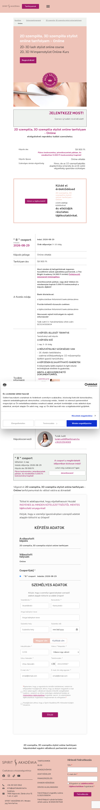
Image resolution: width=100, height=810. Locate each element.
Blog (39, 765)
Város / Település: (59, 646)
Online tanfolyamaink (33, 20)
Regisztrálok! (28, 60)
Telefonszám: (57, 658)
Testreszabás (48, 423)
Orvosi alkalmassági (47, 787)
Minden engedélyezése (81, 423)
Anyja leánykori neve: (29, 612)
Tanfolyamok (43, 761)
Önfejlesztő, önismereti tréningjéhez (58, 275)
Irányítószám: (26, 646)
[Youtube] (18, 776)
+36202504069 (63, 442)
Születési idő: (56, 624)
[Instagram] (8, 776)
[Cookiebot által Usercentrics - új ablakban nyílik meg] (86, 385)
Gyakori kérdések (45, 783)
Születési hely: (26, 624)
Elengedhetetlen (18, 423)
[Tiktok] (13, 776)
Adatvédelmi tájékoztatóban (34, 695)
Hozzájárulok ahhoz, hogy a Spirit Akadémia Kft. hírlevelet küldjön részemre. (48, 704)
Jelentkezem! (67, 473)
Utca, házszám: (27, 658)
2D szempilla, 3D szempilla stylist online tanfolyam (64, 20)
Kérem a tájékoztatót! (36, 201)
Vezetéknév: (26, 600)
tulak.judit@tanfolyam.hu (67, 439)
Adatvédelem (44, 774)
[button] (48, 6)
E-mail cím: (25, 670)
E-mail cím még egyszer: (61, 670)
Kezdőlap (18, 20)
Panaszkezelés (44, 778)
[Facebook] (3, 776)
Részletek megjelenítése (82, 416)
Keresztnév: (56, 600)
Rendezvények (44, 770)
